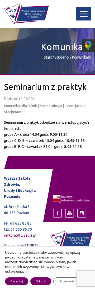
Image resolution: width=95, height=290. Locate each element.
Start (48, 57)
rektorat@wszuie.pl (20, 235)
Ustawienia (66, 281)
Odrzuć (41, 281)
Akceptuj (16, 281)
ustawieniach (16, 271)
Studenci (62, 57)
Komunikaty (81, 57)
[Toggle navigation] (83, 13)
